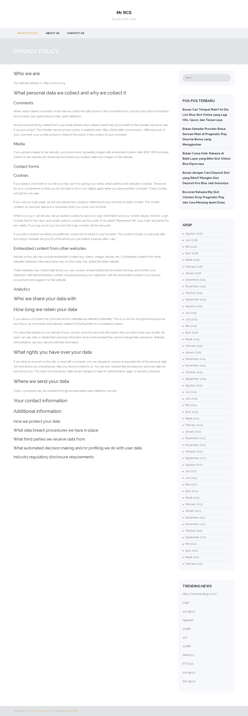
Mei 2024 (191, 405)
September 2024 (195, 378)
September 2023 (195, 458)
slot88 (187, 628)
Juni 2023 (191, 478)
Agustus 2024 (193, 385)
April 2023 (191, 491)
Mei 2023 (191, 484)
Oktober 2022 (194, 530)
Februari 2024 (194, 425)
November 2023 (195, 444)
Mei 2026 (191, 246)
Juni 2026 (191, 240)
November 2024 (195, 365)
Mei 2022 (191, 543)
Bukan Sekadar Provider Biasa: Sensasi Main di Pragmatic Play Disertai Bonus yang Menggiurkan (205, 136)
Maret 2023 (192, 497)
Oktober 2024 (194, 372)
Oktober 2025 (193, 292)
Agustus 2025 (193, 306)
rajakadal (188, 620)
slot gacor (189, 611)
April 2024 (191, 411)
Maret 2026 (192, 259)
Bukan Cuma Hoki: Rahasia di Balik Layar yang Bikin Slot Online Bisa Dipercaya (206, 159)
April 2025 (191, 332)
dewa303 (188, 654)
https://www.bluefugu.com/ (200, 593)
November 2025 (195, 286)
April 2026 (191, 253)
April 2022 (191, 550)
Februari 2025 (193, 345)
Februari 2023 (194, 504)
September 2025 (195, 299)
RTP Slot (188, 663)
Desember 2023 (195, 438)
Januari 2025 (193, 352)
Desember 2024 (195, 359)
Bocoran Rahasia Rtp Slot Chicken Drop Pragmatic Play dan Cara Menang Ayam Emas (204, 197)
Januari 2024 (193, 431)
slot (185, 637)
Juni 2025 (191, 319)
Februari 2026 (194, 266)
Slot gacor (189, 681)
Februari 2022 (194, 563)
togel (186, 602)
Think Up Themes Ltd (40, 710)
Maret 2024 (192, 418)
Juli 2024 (191, 392)
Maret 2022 (192, 557)
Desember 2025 (195, 279)
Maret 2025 (192, 339)
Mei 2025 (191, 325)
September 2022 (195, 537)
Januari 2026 (193, 273)
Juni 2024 (191, 398)
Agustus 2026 (194, 233)
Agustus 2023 (193, 464)
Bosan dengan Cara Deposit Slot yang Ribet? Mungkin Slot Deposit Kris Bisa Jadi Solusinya (206, 178)
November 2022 (195, 524)
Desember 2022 (195, 517)
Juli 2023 (191, 471)
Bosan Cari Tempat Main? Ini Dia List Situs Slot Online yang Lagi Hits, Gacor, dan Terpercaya (205, 115)
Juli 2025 (190, 312)
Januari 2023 (193, 510)
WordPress (72, 710)
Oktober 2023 (194, 451)
